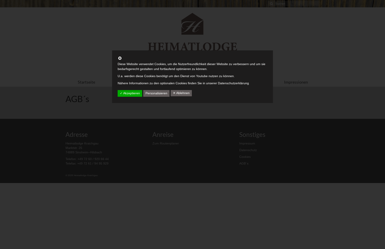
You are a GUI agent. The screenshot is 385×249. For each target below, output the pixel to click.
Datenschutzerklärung (233, 83)
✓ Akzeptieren (130, 93)
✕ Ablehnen (181, 93)
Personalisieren (156, 93)
